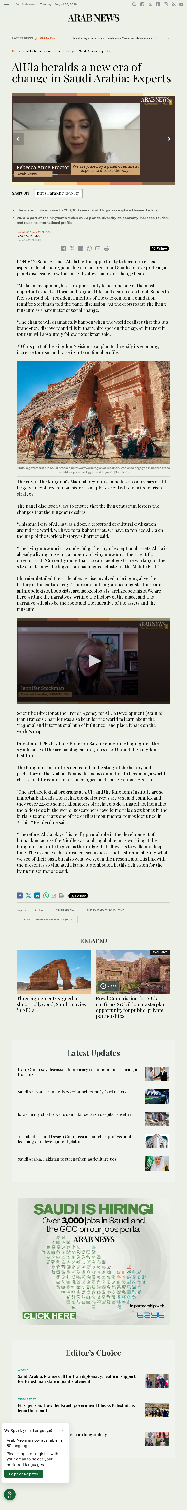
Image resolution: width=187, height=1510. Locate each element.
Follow (161, 248)
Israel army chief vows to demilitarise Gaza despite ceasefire (114, 38)
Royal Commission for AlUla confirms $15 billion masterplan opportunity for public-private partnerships (131, 1007)
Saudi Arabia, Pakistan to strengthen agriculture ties (67, 1158)
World (23, 1370)
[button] (93, 661)
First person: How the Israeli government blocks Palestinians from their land (76, 1408)
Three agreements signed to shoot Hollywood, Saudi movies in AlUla (51, 1004)
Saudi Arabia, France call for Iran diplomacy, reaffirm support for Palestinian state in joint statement (77, 1378)
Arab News (28, 4)
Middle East (47, 38)
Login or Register (23, 1474)
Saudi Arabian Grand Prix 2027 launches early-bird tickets (72, 1091)
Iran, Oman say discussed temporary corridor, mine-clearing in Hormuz (78, 1072)
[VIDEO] (133, 971)
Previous (18, 139)
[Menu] (6, 4)
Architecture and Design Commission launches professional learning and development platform (74, 1139)
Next (169, 139)
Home (16, 51)
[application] (93, 139)
